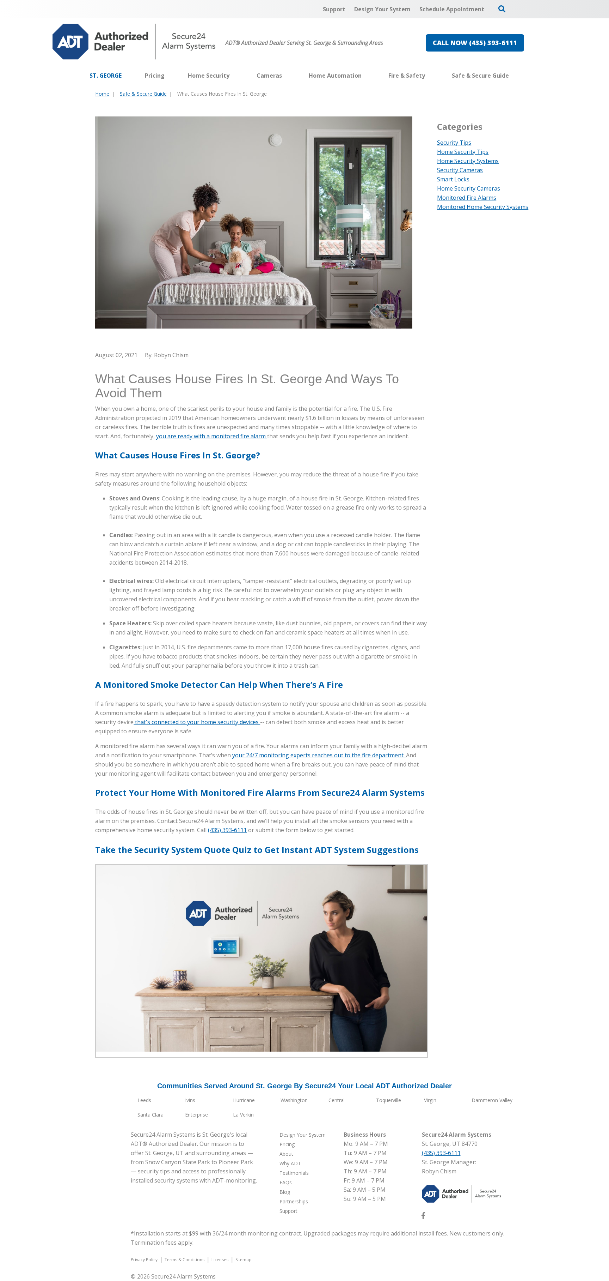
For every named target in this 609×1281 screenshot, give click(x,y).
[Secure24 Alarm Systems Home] (134, 42)
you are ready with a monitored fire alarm (211, 436)
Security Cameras (460, 170)
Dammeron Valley (492, 1100)
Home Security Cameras (468, 188)
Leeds (144, 1100)
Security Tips (454, 142)
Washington (294, 1100)
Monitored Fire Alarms (466, 198)
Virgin (430, 1100)
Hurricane (244, 1100)
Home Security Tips (462, 152)
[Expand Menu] (233, 75)
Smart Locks (453, 179)
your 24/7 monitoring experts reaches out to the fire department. (319, 755)
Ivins (190, 1100)
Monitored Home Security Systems (482, 207)
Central (336, 1100)
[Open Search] (501, 8)
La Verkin (243, 1114)
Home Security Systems (468, 161)
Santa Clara (150, 1114)
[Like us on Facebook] (423, 1217)
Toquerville (388, 1100)
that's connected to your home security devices (197, 722)
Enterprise (196, 1114)
